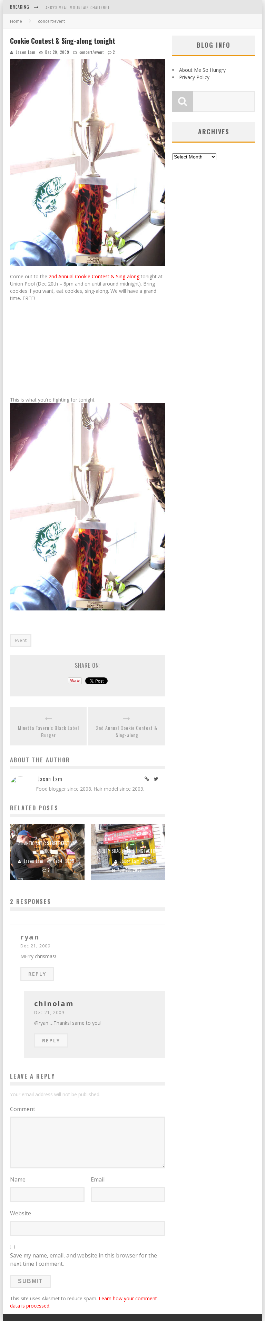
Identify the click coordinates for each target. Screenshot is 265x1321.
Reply (37, 974)
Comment (22, 1109)
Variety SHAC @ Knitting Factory (128, 850)
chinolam (53, 1003)
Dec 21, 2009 (35, 946)
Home (16, 21)
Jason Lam (26, 52)
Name (18, 1179)
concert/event (91, 52)
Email (98, 1179)
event (20, 640)
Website (20, 1213)
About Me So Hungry (202, 70)
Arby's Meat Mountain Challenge (78, 3)
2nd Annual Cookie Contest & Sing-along (94, 276)
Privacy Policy (194, 77)
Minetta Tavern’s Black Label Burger (48, 731)
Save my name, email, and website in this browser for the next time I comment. (83, 1259)
